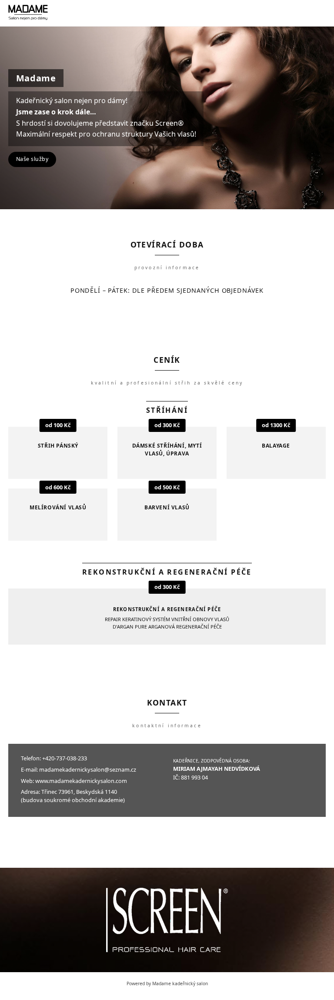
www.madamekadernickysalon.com (81, 781)
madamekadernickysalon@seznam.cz (87, 769)
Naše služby (32, 159)
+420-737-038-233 (64, 758)
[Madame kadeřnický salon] (28, 13)
